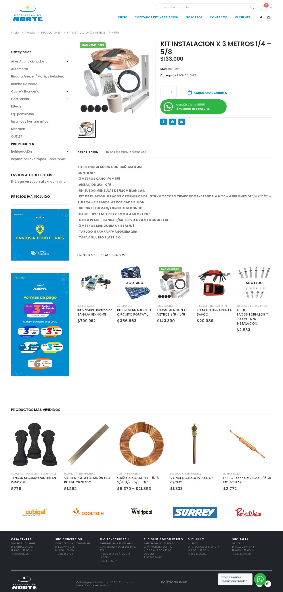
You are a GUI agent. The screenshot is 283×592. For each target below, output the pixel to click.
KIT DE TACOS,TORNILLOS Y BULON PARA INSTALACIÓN (252, 317)
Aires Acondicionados (28, 61)
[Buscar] (252, 7)
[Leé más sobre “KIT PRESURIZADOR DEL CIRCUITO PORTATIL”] (145, 272)
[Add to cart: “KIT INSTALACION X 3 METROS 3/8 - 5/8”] (185, 272)
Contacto (218, 17)
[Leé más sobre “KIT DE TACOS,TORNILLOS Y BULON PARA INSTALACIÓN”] (265, 272)
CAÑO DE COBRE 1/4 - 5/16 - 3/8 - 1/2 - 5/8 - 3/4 (139, 479)
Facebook (163, 122)
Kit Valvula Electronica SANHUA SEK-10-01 (95, 312)
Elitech (16, 106)
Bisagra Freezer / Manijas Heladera (37, 76)
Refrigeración (86, 306)
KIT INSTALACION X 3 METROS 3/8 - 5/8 (172, 312)
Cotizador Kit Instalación (156, 17)
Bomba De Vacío (24, 84)
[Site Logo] (27, 13)
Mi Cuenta (243, 17)
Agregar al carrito (210, 93)
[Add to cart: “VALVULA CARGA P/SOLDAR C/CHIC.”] (212, 427)
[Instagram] (269, 17)
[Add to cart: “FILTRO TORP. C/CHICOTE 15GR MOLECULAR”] (265, 427)
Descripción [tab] (87, 152)
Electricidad (20, 99)
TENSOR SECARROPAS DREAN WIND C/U (33, 479)
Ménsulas (18, 129)
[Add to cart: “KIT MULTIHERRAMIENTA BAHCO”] (225, 272)
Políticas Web (174, 582)
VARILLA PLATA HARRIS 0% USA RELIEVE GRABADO (87, 479)
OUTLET (16, 136)
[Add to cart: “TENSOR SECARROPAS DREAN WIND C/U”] (52, 427)
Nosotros (194, 17)
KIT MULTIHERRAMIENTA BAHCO (214, 312)
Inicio (122, 17)
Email (181, 122)
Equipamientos (22, 114)
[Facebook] (261, 17)
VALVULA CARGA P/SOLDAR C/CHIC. (191, 479)
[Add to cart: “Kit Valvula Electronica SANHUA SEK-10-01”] (105, 272)
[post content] (95, 283)
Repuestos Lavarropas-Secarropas (38, 159)
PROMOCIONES (186, 75)
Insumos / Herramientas (212, 306)
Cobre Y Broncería (25, 91)
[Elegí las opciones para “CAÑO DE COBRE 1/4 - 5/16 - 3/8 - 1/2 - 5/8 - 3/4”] (159, 427)
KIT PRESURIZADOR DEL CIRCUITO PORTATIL (134, 312)
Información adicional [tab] (126, 152)
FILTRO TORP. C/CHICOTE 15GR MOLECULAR (247, 479)
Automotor (124, 306)
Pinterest (172, 122)
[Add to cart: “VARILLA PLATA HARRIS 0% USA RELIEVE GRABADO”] (105, 427)
